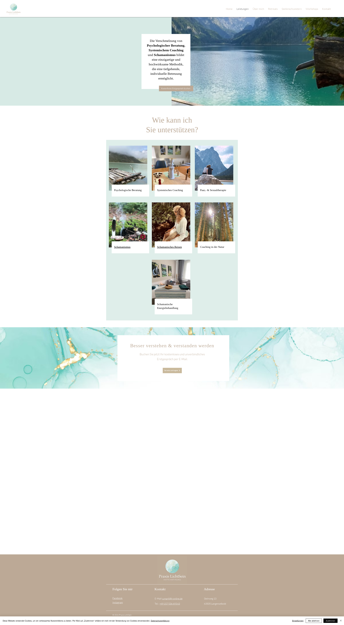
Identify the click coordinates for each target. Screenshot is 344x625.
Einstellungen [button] (298, 620)
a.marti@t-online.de (172, 598)
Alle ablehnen (314, 620)
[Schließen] (340, 621)
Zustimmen (330, 620)
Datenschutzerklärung (160, 620)
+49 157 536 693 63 (170, 603)
